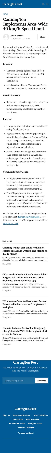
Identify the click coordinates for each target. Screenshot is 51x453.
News (5, 14)
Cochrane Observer (25, 427)
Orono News (17, 419)
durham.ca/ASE (10, 223)
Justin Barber (17, 35)
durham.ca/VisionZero (28, 216)
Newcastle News (41, 415)
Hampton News (35, 423)
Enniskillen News (17, 423)
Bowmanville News (21, 415)
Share (42, 37)
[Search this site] (43, 4)
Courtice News (32, 419)
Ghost (30, 433)
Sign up (6, 415)
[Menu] (47, 4)
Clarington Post (12, 4)
